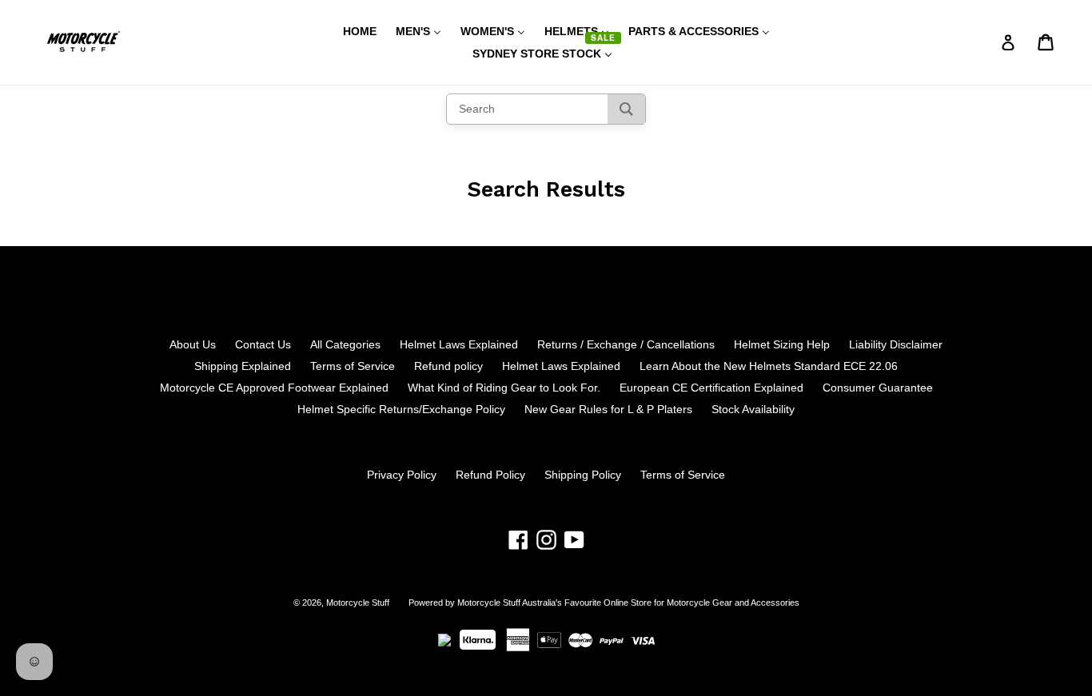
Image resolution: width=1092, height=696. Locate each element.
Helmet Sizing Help (782, 344)
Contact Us (263, 344)
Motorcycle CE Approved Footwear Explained (274, 387)
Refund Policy (490, 474)
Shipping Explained (242, 366)
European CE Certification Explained (711, 387)
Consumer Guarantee (878, 387)
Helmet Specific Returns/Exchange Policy (401, 409)
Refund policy (448, 366)
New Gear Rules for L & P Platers (608, 409)
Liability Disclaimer (896, 344)
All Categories (345, 344)
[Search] (626, 109)
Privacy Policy (401, 474)
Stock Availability (753, 409)
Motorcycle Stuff (357, 602)
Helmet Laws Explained (459, 344)
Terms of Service (352, 366)
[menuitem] (349, 31)
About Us (192, 344)
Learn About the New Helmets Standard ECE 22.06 (769, 366)
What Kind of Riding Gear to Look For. (504, 387)
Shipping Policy (582, 474)
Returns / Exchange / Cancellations (626, 344)
